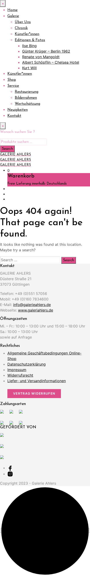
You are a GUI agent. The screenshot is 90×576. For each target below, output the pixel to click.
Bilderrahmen (26, 98)
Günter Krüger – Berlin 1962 (46, 51)
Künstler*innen (27, 34)
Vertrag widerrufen (34, 393)
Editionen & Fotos (30, 40)
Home (12, 10)
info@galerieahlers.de (32, 304)
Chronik (21, 28)
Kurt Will (29, 68)
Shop (11, 80)
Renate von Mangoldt (41, 56)
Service (13, 86)
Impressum (16, 369)
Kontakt (14, 116)
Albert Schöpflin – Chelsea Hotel (50, 62)
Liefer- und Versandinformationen (36, 380)
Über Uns (23, 22)
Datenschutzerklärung (26, 364)
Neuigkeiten (17, 110)
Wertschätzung (27, 104)
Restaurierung (26, 92)
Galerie (13, 16)
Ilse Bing (29, 45)
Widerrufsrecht (20, 375)
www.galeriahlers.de (35, 310)
